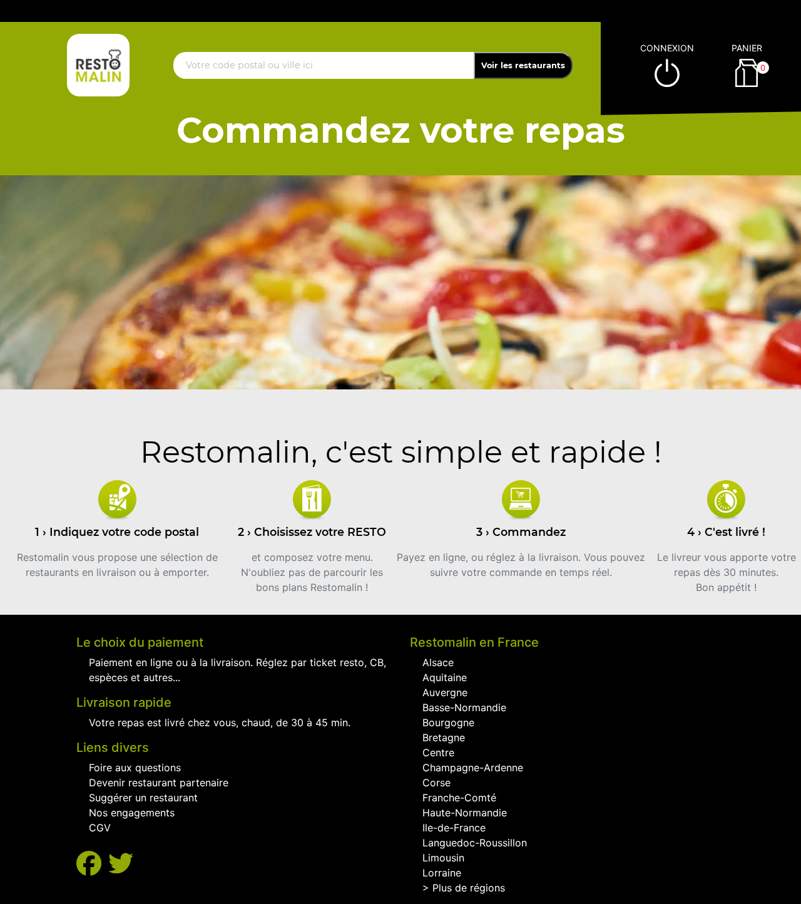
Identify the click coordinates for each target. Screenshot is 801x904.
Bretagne (443, 737)
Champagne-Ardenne (472, 767)
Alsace (438, 662)
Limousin (443, 857)
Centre (438, 752)
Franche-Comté (459, 797)
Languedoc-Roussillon (474, 842)
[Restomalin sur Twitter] (120, 863)
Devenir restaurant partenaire (158, 782)
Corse (436, 782)
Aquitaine (444, 677)
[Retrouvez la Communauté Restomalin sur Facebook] (92, 863)
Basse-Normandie (464, 707)
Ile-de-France (454, 827)
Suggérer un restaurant (143, 797)
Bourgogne (448, 722)
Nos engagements (132, 812)
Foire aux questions (135, 767)
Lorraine (441, 872)
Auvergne (444, 692)
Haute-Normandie (464, 812)
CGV (100, 827)
